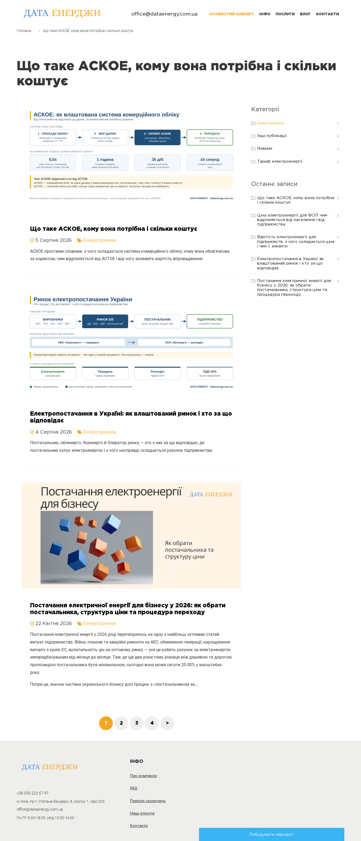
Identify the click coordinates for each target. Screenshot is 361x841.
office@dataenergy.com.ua (164, 14)
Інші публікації (272, 136)
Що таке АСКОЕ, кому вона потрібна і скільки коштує (295, 200)
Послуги (285, 14)
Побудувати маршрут (271, 834)
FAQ (133, 788)
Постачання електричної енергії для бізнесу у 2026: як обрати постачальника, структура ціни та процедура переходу (294, 287)
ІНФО (264, 14)
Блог (305, 14)
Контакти (327, 14)
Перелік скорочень (148, 801)
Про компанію (143, 776)
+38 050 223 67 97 (32, 793)
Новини (264, 148)
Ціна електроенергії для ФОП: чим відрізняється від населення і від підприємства (292, 220)
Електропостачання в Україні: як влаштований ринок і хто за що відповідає (290, 263)
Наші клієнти (142, 813)
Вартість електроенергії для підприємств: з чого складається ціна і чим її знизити (295, 241)
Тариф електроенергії (280, 161)
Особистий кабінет (231, 14)
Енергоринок (270, 123)
